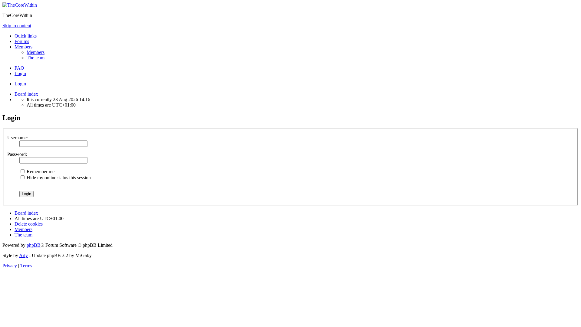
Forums (22, 41)
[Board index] (19, 5)
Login (20, 83)
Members (23, 46)
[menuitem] (35, 52)
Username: (17, 137)
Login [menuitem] (20, 73)
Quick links (26, 35)
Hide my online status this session (58, 177)
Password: (17, 154)
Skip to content (16, 25)
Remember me (39, 171)
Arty (23, 255)
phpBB (34, 245)
